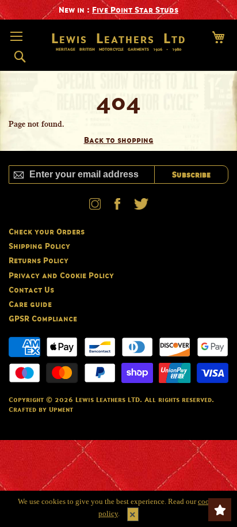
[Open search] (20, 57)
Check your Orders (47, 231)
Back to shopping (119, 139)
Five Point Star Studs (135, 9)
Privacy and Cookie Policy (61, 275)
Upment (61, 409)
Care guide (30, 303)
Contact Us (31, 289)
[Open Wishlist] (219, 509)
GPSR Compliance (43, 318)
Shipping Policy (39, 245)
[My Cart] (218, 37)
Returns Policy (38, 260)
